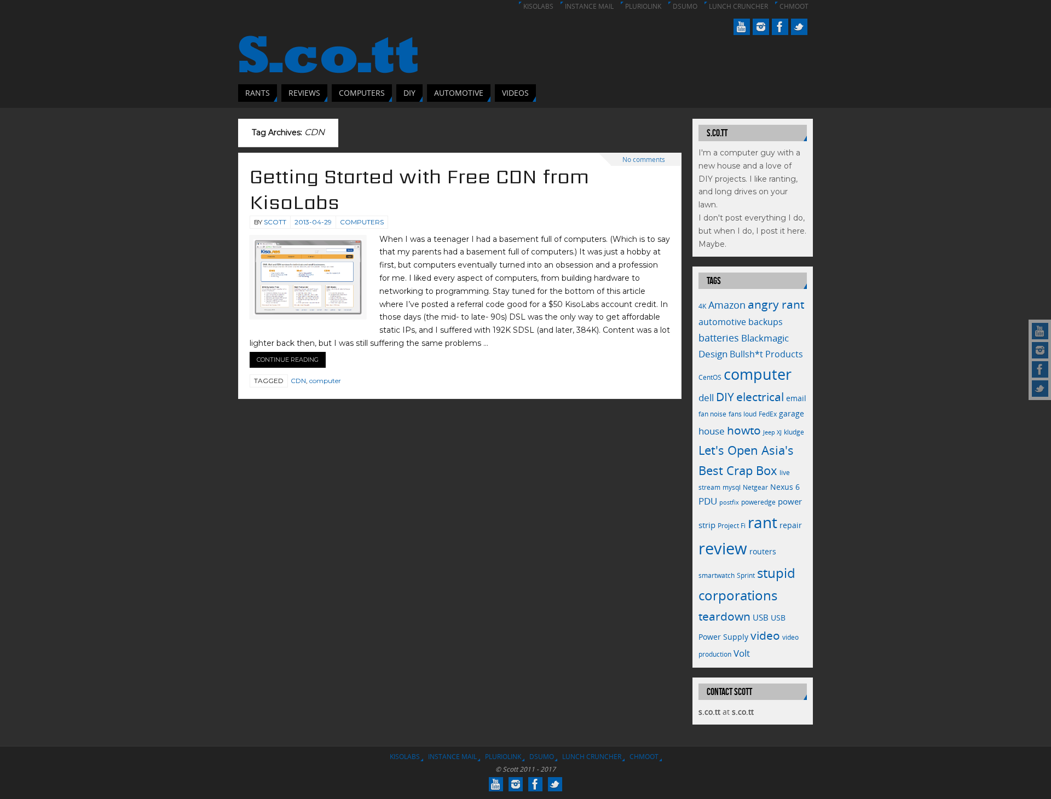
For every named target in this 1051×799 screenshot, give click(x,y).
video (765, 635)
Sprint (746, 575)
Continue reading (288, 359)
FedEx (768, 414)
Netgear (755, 487)
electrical (760, 396)
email (796, 398)
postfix (729, 502)
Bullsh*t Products (766, 354)
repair (790, 525)
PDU (707, 501)
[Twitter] (1040, 388)
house (711, 430)
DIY (725, 396)
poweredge (758, 502)
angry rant (776, 304)
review (722, 548)
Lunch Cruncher (738, 6)
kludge (794, 432)
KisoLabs (538, 6)
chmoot (794, 6)
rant (762, 522)
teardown (724, 616)
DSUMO (685, 6)
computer (325, 381)
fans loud (743, 414)
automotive (722, 322)
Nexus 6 (785, 487)
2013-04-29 (313, 222)
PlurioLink (643, 6)
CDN (298, 381)
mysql (732, 487)
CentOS (709, 377)
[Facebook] (1040, 369)
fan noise (712, 414)
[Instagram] (1040, 350)
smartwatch (716, 575)
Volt (742, 652)
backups (765, 322)
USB (761, 617)
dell (706, 397)
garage (791, 413)
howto (744, 430)
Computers (362, 222)
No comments (643, 159)
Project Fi (732, 525)
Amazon (727, 304)
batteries (718, 337)
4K (702, 306)
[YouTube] (1040, 331)
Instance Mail (589, 6)
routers (762, 551)
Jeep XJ (772, 432)
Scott (275, 222)
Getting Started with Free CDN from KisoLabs (419, 189)
